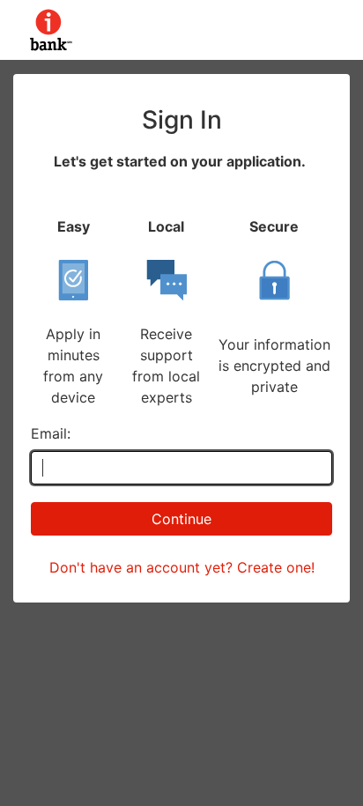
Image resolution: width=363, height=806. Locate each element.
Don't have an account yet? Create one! (182, 567)
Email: (50, 433)
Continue (181, 519)
